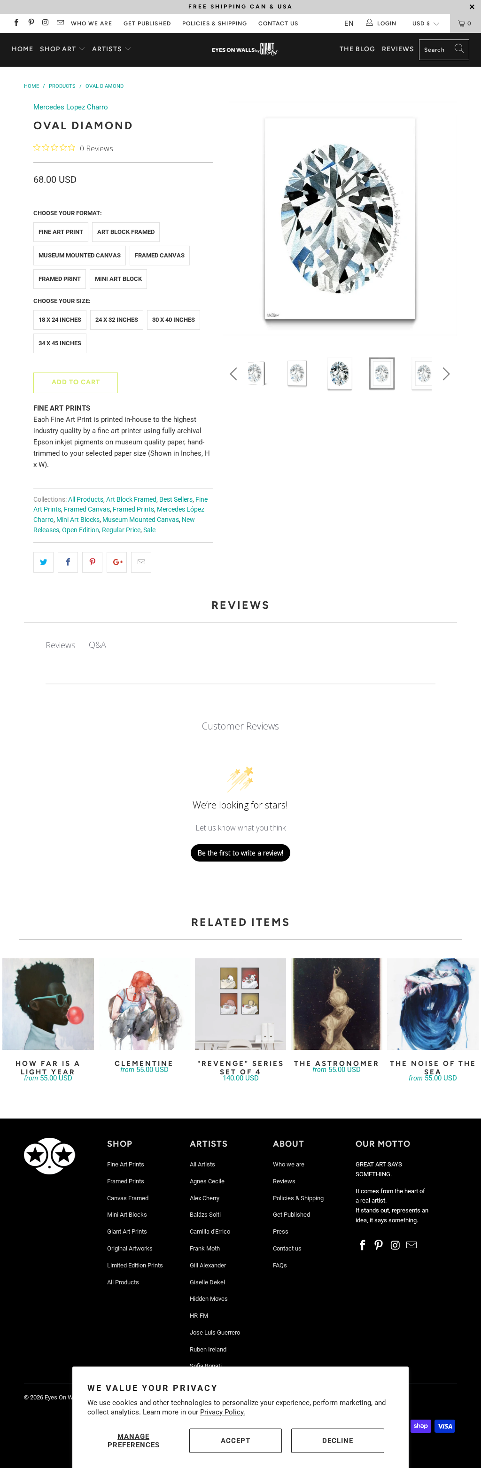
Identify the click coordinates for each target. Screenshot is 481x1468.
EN (349, 23)
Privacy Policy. (222, 1412)
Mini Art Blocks (78, 519)
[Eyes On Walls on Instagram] (45, 23)
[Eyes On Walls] (245, 50)
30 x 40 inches (173, 319)
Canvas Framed (127, 1198)
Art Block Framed (126, 231)
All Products (85, 499)
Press (280, 1231)
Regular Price (121, 530)
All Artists (202, 1164)
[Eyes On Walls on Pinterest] (30, 23)
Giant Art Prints (127, 1231)
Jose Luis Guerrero (215, 1332)
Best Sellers (176, 499)
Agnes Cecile (207, 1181)
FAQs (280, 1265)
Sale (149, 530)
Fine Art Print (61, 231)
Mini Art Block (118, 278)
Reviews (398, 49)
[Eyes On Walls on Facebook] (16, 23)
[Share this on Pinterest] (92, 562)
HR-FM (199, 1315)
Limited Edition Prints (135, 1265)
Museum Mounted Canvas (80, 255)
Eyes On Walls (64, 1397)
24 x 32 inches (116, 319)
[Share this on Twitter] (43, 562)
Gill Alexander (208, 1265)
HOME (22, 49)
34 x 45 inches (60, 343)
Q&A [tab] (97, 644)
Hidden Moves (209, 1298)
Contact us (278, 23)
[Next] (445, 220)
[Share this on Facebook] (68, 562)
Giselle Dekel (207, 1282)
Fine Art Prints (125, 1164)
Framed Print (60, 278)
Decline (337, 1441)
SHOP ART (58, 49)
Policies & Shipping (214, 23)
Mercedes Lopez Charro (70, 107)
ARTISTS (108, 49)
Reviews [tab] (61, 645)
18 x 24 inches (60, 319)
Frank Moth (205, 1248)
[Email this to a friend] (141, 562)
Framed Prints (133, 509)
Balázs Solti (205, 1214)
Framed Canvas (160, 255)
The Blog (357, 49)
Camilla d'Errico (210, 1231)
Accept (235, 1441)
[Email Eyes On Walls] (60, 23)
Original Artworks (130, 1248)
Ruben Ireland (208, 1349)
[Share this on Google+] (117, 562)
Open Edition (80, 530)
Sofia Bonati (206, 1365)
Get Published (147, 23)
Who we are (91, 23)
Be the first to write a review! (240, 852)
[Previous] (235, 220)
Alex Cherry (204, 1198)
